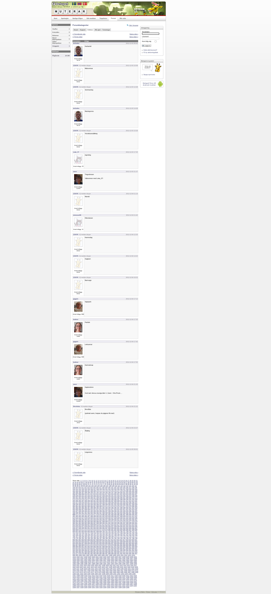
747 (112, 535)
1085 (82, 563)
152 (109, 489)
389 (94, 508)
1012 (125, 555)
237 (100, 496)
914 (85, 548)
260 (103, 497)
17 (107, 480)
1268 (112, 580)
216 (103, 494)
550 (115, 519)
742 (97, 535)
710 (133, 531)
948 (121, 550)
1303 (116, 584)
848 (85, 543)
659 (112, 528)
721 (100, 533)
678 (103, 530)
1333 (101, 587)
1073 (101, 562)
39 (88, 482)
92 (135, 484)
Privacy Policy (140, 592)
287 (118, 499)
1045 (123, 558)
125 (94, 487)
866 (74, 545)
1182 (110, 572)
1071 (93, 562)
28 (130, 480)
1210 (85, 575)
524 (103, 518)
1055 (97, 560)
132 (115, 487)
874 (97, 545)
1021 (97, 557)
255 (88, 497)
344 (91, 504)
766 (103, 536)
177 (118, 491)
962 (97, 552)
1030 (131, 557)
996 (133, 553)
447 (136, 511)
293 (136, 499)
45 (101, 482)
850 (91, 543)
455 (94, 513)
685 (124, 530)
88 (126, 484)
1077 (116, 562)
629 (88, 526)
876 (103, 545)
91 (133, 484)
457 (100, 513)
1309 (74, 585)
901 (112, 546)
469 (136, 513)
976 (74, 553)
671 (82, 530)
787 (100, 538)
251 (77, 497)
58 (128, 482)
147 (94, 489)
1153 (136, 568)
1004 (95, 555)
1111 (114, 565)
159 (130, 489)
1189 (136, 572)
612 (103, 524)
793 (118, 538)
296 (79, 501)
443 (124, 511)
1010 (118, 555)
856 (109, 543)
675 (94, 530)
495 (82, 516)
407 (82, 509)
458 (103, 513)
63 (73, 484)
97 (80, 486)
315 (136, 501)
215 (100, 494)
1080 (127, 562)
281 (100, 499)
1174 (81, 572)
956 (79, 552)
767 (106, 536)
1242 (78, 579)
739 (88, 535)
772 (121, 536)
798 (133, 538)
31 (137, 480)
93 (137, 484)
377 (124, 506)
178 (121, 491)
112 (121, 486)
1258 (74, 580)
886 (133, 545)
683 (118, 530)
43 (97, 482)
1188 (133, 572)
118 (74, 487)
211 (88, 494)
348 (103, 504)
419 (118, 509)
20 (113, 480)
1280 (93, 582)
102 (92, 486)
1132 (125, 567)
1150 (125, 568)
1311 (81, 585)
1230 (97, 577)
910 (74, 548)
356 (127, 504)
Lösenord (145, 36)
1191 (77, 574)
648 (79, 528)
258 (97, 497)
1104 (88, 565)
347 (100, 504)
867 (77, 545)
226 (133, 494)
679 (106, 530)
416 (109, 509)
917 (94, 548)
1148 (118, 568)
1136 (74, 568)
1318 (108, 585)
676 (97, 530)
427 (77, 511)
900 (109, 546)
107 (107, 486)
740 (91, 535)
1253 (120, 579)
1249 (104, 579)
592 (109, 523)
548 (109, 519)
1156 (81, 570)
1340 (127, 587)
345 (94, 504)
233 (88, 496)
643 (130, 526)
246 (127, 496)
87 (124, 484)
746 (109, 535)
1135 (136, 567)
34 (77, 482)
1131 (121, 567)
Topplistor (103, 18)
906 (127, 546)
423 (130, 509)
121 (82, 487)
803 (82, 540)
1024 (108, 557)
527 (112, 518)
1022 (101, 557)
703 (112, 531)
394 (109, 508)
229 (77, 496)
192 (97, 492)
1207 (74, 575)
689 (136, 530)
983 (94, 553)
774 (127, 536)
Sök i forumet (133, 25)
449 (77, 513)
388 (91, 508)
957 (82, 552)
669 (77, 530)
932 (74, 550)
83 (116, 484)
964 (103, 552)
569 (106, 521)
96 (77, 486)
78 (105, 484)
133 (118, 487)
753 (130, 535)
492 (74, 516)
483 (112, 514)
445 (130, 511)
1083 (74, 563)
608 (91, 524)
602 (74, 524)
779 (77, 538)
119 (76, 487)
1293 (78, 584)
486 (121, 514)
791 (112, 538)
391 (100, 508)
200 (121, 492)
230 (79, 496)
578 (133, 521)
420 (121, 509)
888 (74, 546)
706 (121, 531)
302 (97, 501)
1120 (81, 567)
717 (88, 533)
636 (109, 526)
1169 (129, 570)
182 (133, 491)
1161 (99, 570)
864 (133, 543)
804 (85, 540)
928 (127, 548)
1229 (93, 577)
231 (82, 496)
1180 (103, 572)
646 (74, 528)
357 (130, 504)
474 (85, 514)
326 (103, 502)
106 (104, 486)
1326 (74, 587)
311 (124, 501)
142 (79, 489)
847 (82, 543)
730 (127, 533)
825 (82, 541)
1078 (120, 562)
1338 (120, 587)
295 (77, 501)
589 (100, 523)
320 (85, 502)
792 (115, 538)
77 (103, 484)
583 (82, 523)
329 (112, 502)
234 (91, 496)
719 (94, 533)
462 (115, 513)
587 (94, 523)
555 (130, 519)
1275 (74, 582)
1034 (82, 558)
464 (121, 513)
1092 (108, 563)
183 (136, 491)
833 (106, 541)
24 (122, 480)
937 (88, 550)
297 (82, 501)
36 (82, 482)
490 (133, 514)
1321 (120, 585)
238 (103, 496)
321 (88, 502)
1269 (116, 580)
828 (91, 541)
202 (127, 492)
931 (136, 548)
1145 (107, 568)
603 (77, 524)
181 (130, 491)
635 (106, 526)
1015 (74, 557)
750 (121, 535)
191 (94, 492)
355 (124, 504)
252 (79, 497)
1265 (101, 580)
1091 (104, 563)
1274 (135, 580)
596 (121, 523)
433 (94, 511)
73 (94, 484)
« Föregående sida (79, 34)
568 (103, 521)
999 (77, 555)
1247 (97, 579)
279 (94, 499)
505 (112, 516)
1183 (114, 572)
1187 (129, 572)
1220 (123, 575)
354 (121, 504)
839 (124, 541)
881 (118, 545)
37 (84, 482)
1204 (126, 574)
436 (103, 511)
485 (118, 514)
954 (74, 552)
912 (79, 548)
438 (109, 511)
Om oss (154, 592)
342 (85, 504)
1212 (93, 575)
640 (121, 526)
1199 (107, 574)
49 (109, 482)
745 (106, 535)
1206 (134, 574)
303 (100, 501)
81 (111, 484)
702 (109, 531)
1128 (110, 567)
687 (130, 530)
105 (101, 486)
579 (136, 521)
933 (77, 550)
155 (118, 489)
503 (106, 516)
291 (130, 499)
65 (77, 484)
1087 (89, 563)
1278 (85, 582)
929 (130, 548)
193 (100, 492)
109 (113, 486)
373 (112, 506)
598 (127, 523)
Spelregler (65, 18)
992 (121, 553)
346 (97, 504)
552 (121, 519)
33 (75, 482)
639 (118, 526)
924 (115, 548)
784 (91, 538)
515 (77, 518)
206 (74, 494)
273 (77, 499)
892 (85, 546)
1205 (130, 574)
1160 (96, 570)
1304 (120, 584)
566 (97, 521)
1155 (77, 570)
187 (82, 492)
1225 (78, 577)
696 (91, 531)
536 (74, 519)
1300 (104, 584)
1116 (131, 565)
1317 (104, 585)
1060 (116, 560)
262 (109, 497)
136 (127, 487)
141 (77, 489)
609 (94, 524)
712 (74, 533)
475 (88, 514)
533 (130, 518)
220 (115, 494)
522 (97, 518)
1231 (101, 577)
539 (82, 519)
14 (101, 480)
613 (106, 524)
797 (130, 538)
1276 (78, 582)
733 (136, 533)
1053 (89, 560)
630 (91, 526)
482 (109, 514)
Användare (145, 32)
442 (121, 511)
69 (86, 484)
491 (136, 514)
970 (121, 552)
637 (112, 526)
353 (118, 504)
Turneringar (106, 30)
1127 (107, 567)
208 (79, 494)
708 (127, 531)
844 (74, 543)
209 (82, 494)
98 (82, 486)
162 (74, 491)
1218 (116, 575)
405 (77, 509)
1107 (99, 565)
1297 (93, 584)
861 (124, 543)
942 (103, 550)
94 (73, 486)
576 (127, 521)
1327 (78, 587)
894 (91, 546)
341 (82, 504)
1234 (112, 577)
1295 (85, 584)
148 (97, 489)
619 (124, 524)
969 (118, 552)
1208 (78, 575)
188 (85, 492)
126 (97, 487)
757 (77, 536)
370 (103, 506)
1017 (82, 557)
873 (94, 545)
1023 (104, 557)
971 (124, 552)
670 (79, 530)
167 (88, 491)
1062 (123, 560)
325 (100, 502)
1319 (112, 585)
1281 (97, 582)
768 (109, 536)
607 (88, 524)
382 (74, 508)
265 (118, 497)
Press (148, 592)
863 (130, 543)
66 (80, 484)
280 (97, 499)
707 (124, 531)
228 (74, 496)
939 (94, 550)
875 (100, 545)
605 (82, 524)
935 (82, 550)
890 (79, 546)
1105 (92, 565)
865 (136, 543)
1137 (77, 568)
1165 (114, 570)
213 (94, 494)
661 (118, 528)
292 (133, 499)
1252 (116, 579)
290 (127, 499)
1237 (123, 577)
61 (135, 482)
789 (106, 538)
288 (121, 499)
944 (109, 550)
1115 (128, 565)
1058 (108, 560)
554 (127, 519)
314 (133, 501)
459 (106, 513)
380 (133, 506)
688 (133, 530)
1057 (104, 560)
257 (94, 497)
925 (118, 548)
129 (106, 487)
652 (91, 528)
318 (79, 502)
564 (91, 521)
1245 (89, 579)
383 (77, 508)
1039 (101, 558)
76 (101, 484)
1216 (108, 575)
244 (121, 496)
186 (79, 492)
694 (85, 531)
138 (133, 487)
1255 (127, 579)
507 (118, 516)
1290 (131, 582)
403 (136, 508)
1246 (93, 579)
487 (124, 514)
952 (133, 550)
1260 (82, 580)
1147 (114, 568)
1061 (120, 560)
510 (127, 516)
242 (115, 496)
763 (94, 536)
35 (80, 482)
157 (124, 489)
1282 (101, 582)
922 (109, 548)
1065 (135, 560)
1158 (88, 570)
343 (88, 504)
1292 (74, 584)
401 (130, 508)
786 (97, 538)
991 (118, 553)
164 (79, 491)
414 (103, 509)
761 (88, 536)
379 (130, 506)
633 (100, 526)
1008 (110, 555)
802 (79, 540)
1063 (127, 560)
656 (103, 528)
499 (94, 516)
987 (106, 553)
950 (127, 550)
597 (124, 523)
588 (97, 523)
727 (118, 533)
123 (88, 487)
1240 (135, 577)
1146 (110, 568)
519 (88, 518)
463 (118, 513)
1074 (104, 562)
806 (91, 540)
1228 (89, 577)
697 (94, 531)
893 (88, 546)
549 (112, 519)
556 (133, 519)
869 (82, 545)
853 (100, 543)
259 (100, 497)
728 (121, 533)
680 (109, 530)
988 (109, 553)
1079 (123, 562)
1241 (74, 579)
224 (127, 494)
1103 (85, 565)
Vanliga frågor (77, 18)
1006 (103, 555)
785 (94, 538)
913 (82, 548)
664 (127, 528)
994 (127, 553)
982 (91, 553)
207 (77, 494)
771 (118, 536)
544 (97, 519)
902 (115, 546)
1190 (74, 574)
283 (106, 499)
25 (124, 480)
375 (118, 506)
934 (79, 550)
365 (88, 506)
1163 (107, 570)
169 (94, 491)
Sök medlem (91, 18)
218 (109, 494)
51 (113, 482)
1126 (103, 567)
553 (124, 519)
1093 (112, 563)
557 (136, 519)
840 (127, 541)
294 (74, 501)
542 (91, 519)
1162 (103, 570)
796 (127, 538)
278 (91, 499)
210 (85, 494)
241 (112, 496)
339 (77, 504)
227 (136, 494)
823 (77, 541)
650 (85, 528)
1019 (89, 557)
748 (115, 535)
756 (74, 536)
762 (91, 536)
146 (91, 489)
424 (133, 509)
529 (118, 518)
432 (91, 511)
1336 (112, 587)
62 (137, 482)
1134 (132, 567)
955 (77, 552)
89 (128, 484)
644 (133, 526)
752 (127, 535)
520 (91, 518)
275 (82, 499)
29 (132, 480)
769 (112, 536)
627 (82, 526)
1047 (131, 558)
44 (99, 482)
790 (109, 538)
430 (85, 511)
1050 (78, 560)
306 (109, 501)
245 (124, 496)
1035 (85, 558)
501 (100, 516)
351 (112, 504)
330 (115, 502)
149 (100, 489)
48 (107, 482)
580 (74, 523)
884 (127, 545)
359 (136, 504)
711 (136, 531)
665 (130, 528)
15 (103, 480)
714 (79, 533)
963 (100, 552)
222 (121, 494)
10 (92, 480)
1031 (135, 557)
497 (88, 516)
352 (115, 504)
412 (97, 509)
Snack (76, 30)
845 (77, 543)
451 (82, 513)
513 (136, 516)
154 (115, 489)
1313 (89, 585)
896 (97, 546)
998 (74, 555)
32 (73, 482)
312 (127, 501)
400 (127, 508)
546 (103, 519)
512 (133, 516)
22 (118, 480)
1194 (88, 574)
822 (74, 541)
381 (136, 506)
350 (109, 504)
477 (94, 514)
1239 (131, 577)
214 (97, 494)
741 (94, 535)
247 (130, 496)
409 (88, 509)
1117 (135, 565)
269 (130, 497)
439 (112, 511)
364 (85, 506)
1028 (123, 557)
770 (115, 536)
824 (79, 541)
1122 (88, 567)
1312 (85, 585)
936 (85, 550)
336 (133, 502)
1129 (114, 567)
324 (97, 502)
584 (85, 523)
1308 (135, 584)
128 (103, 487)
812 (109, 540)
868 (79, 545)
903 (118, 546)
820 (133, 540)
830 (97, 541)
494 (79, 516)
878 (109, 545)
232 (85, 496)
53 (118, 482)
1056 (101, 560)
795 (124, 538)
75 (99, 484)
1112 (117, 565)
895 (94, 546)
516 (79, 518)
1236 (120, 577)
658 (109, 528)
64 (75, 484)
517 (82, 518)
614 (109, 524)
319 (82, 502)
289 (124, 499)
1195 (92, 574)
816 (121, 540)
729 (124, 533)
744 (103, 535)
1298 (97, 584)
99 (84, 486)
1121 (85, 567)
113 (124, 486)
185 (77, 492)
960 (91, 552)
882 (121, 545)
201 (124, 492)
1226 (82, 577)
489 (130, 514)
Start (55, 18)
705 (118, 531)
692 (79, 531)
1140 (88, 568)
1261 (85, 580)
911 (77, 548)
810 (103, 540)
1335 (108, 587)
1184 (118, 572)
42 (94, 482)
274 (79, 499)
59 (130, 482)
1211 (89, 575)
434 (97, 511)
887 (136, 545)
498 (91, 516)
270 (133, 497)
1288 (123, 582)
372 (109, 506)
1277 (82, 582)
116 (133, 486)
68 (84, 484)
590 (103, 523)
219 (112, 494)
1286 (116, 582)
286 (115, 499)
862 (127, 543)
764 (97, 536)
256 (91, 497)
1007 (107, 555)
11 (94, 480)
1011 (122, 555)
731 (130, 533)
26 (126, 480)
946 (115, 550)
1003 (91, 555)
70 (88, 484)
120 (79, 487)
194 (103, 492)
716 (85, 533)
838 (121, 541)
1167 (122, 570)
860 (121, 543)
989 (112, 553)
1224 (74, 577)
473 (82, 514)
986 (103, 553)
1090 (101, 563)
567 (100, 521)
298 (85, 501)
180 (127, 491)
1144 (103, 568)
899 (106, 546)
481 (106, 514)
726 (115, 533)
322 (91, 502)
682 (115, 530)
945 (112, 550)
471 (77, 514)
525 (106, 518)
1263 (93, 580)
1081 (131, 562)
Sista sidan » (133, 37)
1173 (77, 572)
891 (82, 546)
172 (103, 491)
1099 (135, 563)
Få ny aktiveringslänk (150, 52)
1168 (125, 570)
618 (121, 524)
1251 (112, 579)
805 (88, 540)
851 (94, 543)
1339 (123, 587)
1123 (92, 567)
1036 (89, 558)
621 (130, 524)
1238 (127, 577)
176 (115, 491)
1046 (127, 558)
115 (130, 486)
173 (106, 491)
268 (127, 497)
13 (99, 480)
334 (127, 502)
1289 (127, 582)
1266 (104, 580)
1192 (81, 574)
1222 (131, 575)
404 (74, 509)
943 (106, 550)
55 (122, 482)
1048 (135, 558)
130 (109, 487)
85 (120, 484)
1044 (120, 558)
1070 (89, 562)
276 (85, 499)
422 (127, 509)
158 (127, 489)
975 (136, 552)
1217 (112, 575)
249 (136, 496)
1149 (122, 568)
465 (124, 513)
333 (124, 502)
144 (85, 489)
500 (97, 516)
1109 (107, 565)
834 (109, 541)
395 (112, 508)
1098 (131, 563)
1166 (118, 570)
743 (100, 535)
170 (97, 491)
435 (100, 511)
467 (130, 513)
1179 (99, 572)
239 (106, 496)
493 (77, 516)
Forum (113, 18)
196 (109, 492)
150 (103, 489)
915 (88, 548)
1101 (77, 565)
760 (85, 536)
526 (109, 518)
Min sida (123, 18)
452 (85, 513)
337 (136, 502)
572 (115, 521)
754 (133, 535)
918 (97, 548)
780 (79, 538)
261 (106, 497)
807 (94, 540)
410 (91, 509)
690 (74, 531)
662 (121, 528)
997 (136, 553)
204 (133, 492)
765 (100, 536)
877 (106, 545)
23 (120, 480)
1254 (123, 579)
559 (77, 521)
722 (103, 533)
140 (74, 489)
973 (130, 552)
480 (103, 514)
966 (109, 552)
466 (127, 513)
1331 (93, 587)
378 (127, 506)
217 (106, 494)
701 (106, 531)
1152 (133, 568)
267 (124, 497)
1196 (96, 574)
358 (133, 504)
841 (130, 541)
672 (85, 530)
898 (103, 546)
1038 (97, 558)
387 (88, 508)
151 (106, 489)
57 (126, 482)
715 (82, 533)
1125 (99, 567)
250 (74, 497)
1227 (85, 577)
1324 (131, 585)
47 (105, 482)
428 (79, 511)
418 (115, 509)
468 (133, 513)
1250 (108, 579)
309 (118, 501)
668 (74, 530)
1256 (131, 579)
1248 (101, 579)
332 (121, 502)
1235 (116, 577)
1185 (122, 572)
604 (79, 524)
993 (124, 553)
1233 (108, 577)
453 (88, 513)
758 (79, 536)
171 (100, 491)
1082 (135, 562)
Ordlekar (90, 30)
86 (122, 484)
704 (115, 531)
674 (91, 530)
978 (79, 553)
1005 (99, 555)
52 (116, 482)
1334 (104, 587)
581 (77, 523)
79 (107, 484)
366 (91, 506)
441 (118, 511)
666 (133, 528)
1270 (120, 580)
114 (127, 486)
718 (91, 533)
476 (91, 514)
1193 (85, 574)
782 (85, 538)
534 (133, 518)
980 (85, 553)
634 (103, 526)
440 (115, 511)
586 (91, 523)
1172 (74, 572)
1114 (124, 565)
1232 (104, 577)
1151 (129, 568)
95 (75, 486)
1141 (92, 568)
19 (111, 480)
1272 (127, 580)
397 (118, 508)
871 (88, 545)
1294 (82, 584)
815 (118, 540)
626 (79, 526)
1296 (89, 584)
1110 (110, 565)
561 (82, 521)
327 (106, 502)
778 (74, 538)
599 (130, 523)
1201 (114, 574)
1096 (123, 563)
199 (118, 492)
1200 (111, 574)
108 (110, 486)
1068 (82, 562)
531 (124, 518)
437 (106, 511)
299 (88, 501)
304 (103, 501)
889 (77, 546)
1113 (121, 565)
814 (115, 540)
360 (74, 506)
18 (109, 480)
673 (88, 530)
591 (106, 523)
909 (136, 546)
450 (79, 513)
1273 (131, 580)
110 (116, 486)
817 (124, 540)
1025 (112, 557)
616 (115, 524)
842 (133, 541)
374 (115, 506)
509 (124, 516)
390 (97, 508)
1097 (127, 563)
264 (115, 497)
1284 (108, 582)
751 (124, 535)
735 (77, 535)
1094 (116, 563)
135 (124, 487)
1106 (96, 565)
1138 (81, 568)
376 (121, 506)
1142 (96, 568)
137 (130, 487)
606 (85, 524)
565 (94, 521)
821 (136, 540)
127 (100, 487)
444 (127, 511)
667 (136, 528)
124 (91, 487)
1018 (85, 557)
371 (106, 506)
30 (135, 480)
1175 (85, 572)
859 (118, 543)
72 (92, 484)
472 (79, 514)
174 (109, 491)
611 (100, 524)
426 (74, 511)
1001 (84, 555)
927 (124, 548)
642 (127, 526)
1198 (103, 574)
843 (136, 541)
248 (133, 496)
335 (130, 502)
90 (130, 484)
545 (100, 519)
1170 (133, 570)
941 (100, 550)
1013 (129, 555)
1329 (85, 587)
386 (85, 508)
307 (112, 501)
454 (91, 513)
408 (85, 509)
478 (97, 514)
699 (100, 531)
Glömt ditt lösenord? (150, 50)
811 (106, 540)
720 (97, 533)
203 (130, 492)
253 (82, 497)
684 (121, 530)
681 (112, 530)
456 (97, 513)
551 (118, 519)
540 (85, 519)
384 (79, 508)
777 (136, 536)
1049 (74, 560)
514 (74, 518)
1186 (125, 572)
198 (115, 492)
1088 (93, 563)
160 (133, 489)
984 (97, 553)
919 (100, 548)
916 (91, 548)
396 (115, 508)
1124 (96, 567)
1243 (82, 579)
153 (112, 489)
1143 (99, 568)
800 (74, 540)
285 (112, 499)
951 (130, 550)
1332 (97, 587)
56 (124, 482)
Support (82, 30)
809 (100, 540)
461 (112, 513)
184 (74, 492)
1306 (127, 584)
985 (100, 553)
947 (118, 550)
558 (74, 521)
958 (85, 552)
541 (88, 519)
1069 (85, 562)
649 (82, 528)
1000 (80, 555)
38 (86, 482)
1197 (99, 574)
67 (82, 484)
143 (82, 489)
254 (85, 497)
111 (119, 486)
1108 (103, 565)
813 (112, 540)
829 (94, 541)
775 (130, 536)
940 (97, 550)
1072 (97, 562)
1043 (116, 558)
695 (88, 531)
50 (111, 482)
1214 (100, 575)
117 (136, 486)
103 (95, 486)
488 (127, 514)
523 (100, 518)
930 (133, 548)
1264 (97, 580)
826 (85, 541)
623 (136, 524)
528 (115, 518)
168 (91, 491)
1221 (127, 575)
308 (115, 501)
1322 (123, 585)
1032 (74, 558)
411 (94, 509)
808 (97, 540)
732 (133, 533)
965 (106, 552)
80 (109, 484)
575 (124, 521)
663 (124, 528)
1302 (112, 584)
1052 (85, 560)
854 (103, 543)
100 (86, 486)
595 (118, 523)
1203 (122, 574)
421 (124, 509)
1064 (131, 560)
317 (77, 502)
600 (133, 523)
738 (85, 535)
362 (79, 506)
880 (115, 545)
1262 (89, 580)
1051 (82, 560)
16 (105, 480)
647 (77, 528)
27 (128, 480)
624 (74, 526)
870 (85, 545)
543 (94, 519)
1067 (78, 562)
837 (118, 541)
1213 (97, 575)
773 (124, 536)
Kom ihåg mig (146, 41)
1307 (131, 584)
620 (127, 524)
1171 (136, 570)
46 (103, 482)
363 (82, 506)
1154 (74, 570)
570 (109, 521)
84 (118, 484)
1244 (85, 579)
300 (91, 501)
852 (97, 543)
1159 (92, 570)
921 (106, 548)
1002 (87, 555)
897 (100, 546)
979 (82, 553)
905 (124, 546)
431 (88, 511)
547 (106, 519)
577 (130, 521)
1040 (104, 558)
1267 (108, 580)
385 (82, 508)
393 (106, 508)
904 (121, 546)
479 (100, 514)
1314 (93, 585)
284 (109, 499)
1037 (93, 558)
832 (103, 541)
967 (112, 552)
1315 (97, 585)
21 (115, 480)
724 (109, 533)
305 (106, 501)
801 (77, 540)
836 (115, 541)
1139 (85, 568)
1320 (116, 585)
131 (112, 487)
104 (98, 486)
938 (91, 550)
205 (136, 492)
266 (121, 497)
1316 (100, 585)
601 (136, 523)
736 (79, 535)
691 (77, 531)
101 (89, 486)
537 (77, 519)
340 (79, 504)
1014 (133, 555)
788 (103, 538)
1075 (108, 562)
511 (130, 516)
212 (91, 494)
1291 (135, 582)
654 (97, 528)
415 (106, 509)
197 (112, 492)
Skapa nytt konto (149, 74)
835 (112, 541)
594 (115, 523)
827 (88, 541)
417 (112, 509)
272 (74, 499)
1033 (78, 558)
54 (120, 482)
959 (88, 552)
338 (74, 504)
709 (130, 531)
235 (94, 496)
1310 (78, 585)
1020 (93, 557)
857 (112, 543)
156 (121, 489)
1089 (97, 563)
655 (100, 528)
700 (103, 531)
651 (88, 528)
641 (124, 526)
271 (136, 497)
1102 (81, 565)
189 (88, 492)
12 (96, 480)
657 (106, 528)
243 (118, 496)
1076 (112, 562)
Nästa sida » (134, 34)
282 (103, 499)
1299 (101, 584)
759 (82, 536)
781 (82, 538)
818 (127, 540)
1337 (116, 587)
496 (85, 516)
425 (136, 509)
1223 (135, 575)
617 (118, 524)
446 (133, 511)
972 (127, 552)
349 (106, 504)
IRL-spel (97, 30)
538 (79, 519)
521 (94, 518)
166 (85, 491)
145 (88, 489)
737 (82, 535)
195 (106, 492)
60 (133, 482)
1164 (110, 570)
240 (109, 496)
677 (100, 530)
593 (112, 523)
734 (74, 535)
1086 (85, 563)
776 (133, 536)
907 (130, 546)
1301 (108, 584)
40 (90, 482)
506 (115, 516)
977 (77, 553)
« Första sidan (77, 37)
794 (121, 538)
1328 (82, 587)
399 (124, 508)
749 (118, 535)
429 (82, 511)
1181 (107, 572)
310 (121, 501)
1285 (112, 582)
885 (130, 545)
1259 (78, 580)
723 (106, 533)
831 (100, 541)
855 (106, 543)
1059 (112, 560)
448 (74, 513)
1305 (123, 584)
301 (94, 501)
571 (112, 521)
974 (133, 552)
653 (94, 528)
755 (136, 535)
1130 (118, 567)
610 (97, 524)
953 (136, 550)
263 (112, 497)
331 (118, 502)
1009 (114, 555)
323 (94, 502)
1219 (120, 575)
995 (130, 553)
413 (100, 509)
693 (82, 531)
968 (115, 552)
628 (85, 526)
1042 (112, 558)
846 (79, 543)
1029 (127, 557)
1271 (123, 580)
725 (112, 533)
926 (121, 548)
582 (79, 523)
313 (130, 501)
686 (127, 530)
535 (136, 518)
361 (77, 506)
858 (115, 543)
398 (121, 508)
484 (115, 514)
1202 (118, 574)
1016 (78, 557)
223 (124, 494)
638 (115, 526)
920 (103, 548)
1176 (88, 572)
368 (97, 506)
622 (133, 524)
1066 (74, 562)
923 (112, 548)
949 (124, 550)
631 (94, 526)
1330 (89, 587)
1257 (135, 579)
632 (97, 526)
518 (85, 518)
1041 (108, 558)
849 (88, 543)
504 (109, 516)
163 (77, 491)
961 (94, 552)
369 (100, 506)
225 (130, 494)
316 (74, 502)
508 (121, 516)
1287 (120, 582)
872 (91, 545)
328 (109, 502)
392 (103, 508)
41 (92, 482)
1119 (77, 567)
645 (136, 526)
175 (112, 491)
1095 (120, 563)
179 (124, 491)
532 (127, 518)
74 (97, 484)
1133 (129, 567)
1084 (78, 563)
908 (133, 546)
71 (90, 484)
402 (133, 508)
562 (85, 521)
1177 (92, 572)
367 (94, 506)
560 (79, 521)
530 (121, 518)
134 (121, 487)
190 (91, 492)
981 (88, 553)
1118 (74, 567)
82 (113, 484)
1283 (104, 582)
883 (124, 545)
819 (130, 540)
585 (88, 523)
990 (115, 553)
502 (103, 516)
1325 (135, 585)
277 (88, 499)
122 (85, 487)
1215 (104, 575)
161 (136, 489)
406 (79, 509)
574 (121, 521)
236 (97, 496)
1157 (85, 570)
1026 (116, 557)
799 (136, 538)
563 (88, 521)
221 (118, 494)
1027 (120, 557)
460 (109, 513)
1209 (82, 575)
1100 (74, 565)
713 (77, 533)
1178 (96, 572)
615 (112, 524)
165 (82, 491)
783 (88, 538)
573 (118, 521)
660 (115, 528)
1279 (89, 582)
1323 (127, 585)
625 (77, 526)
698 (97, 531)
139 (136, 487)
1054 (93, 560)
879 (112, 545)
